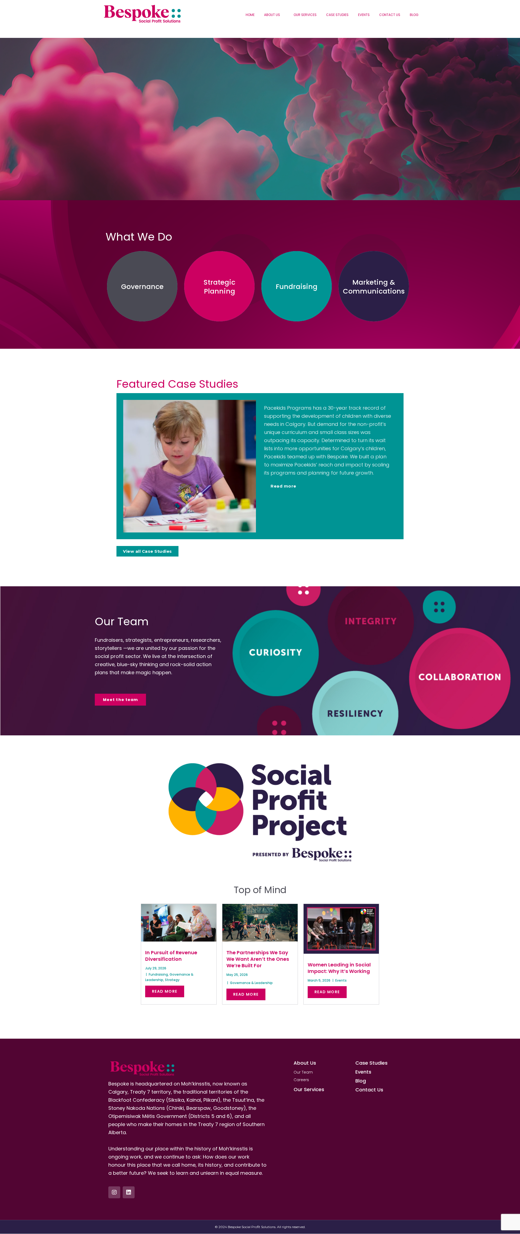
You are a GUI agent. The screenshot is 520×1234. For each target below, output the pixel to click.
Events (364, 14)
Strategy (172, 980)
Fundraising (158, 974)
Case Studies (337, 14)
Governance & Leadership (251, 982)
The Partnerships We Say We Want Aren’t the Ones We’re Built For (257, 959)
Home (250, 14)
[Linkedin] (129, 1192)
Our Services (305, 14)
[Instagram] (114, 1192)
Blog (414, 14)
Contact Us (389, 14)
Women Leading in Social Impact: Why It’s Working (339, 968)
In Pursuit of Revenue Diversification (171, 955)
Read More (164, 991)
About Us (272, 14)
